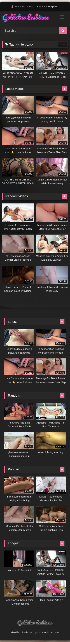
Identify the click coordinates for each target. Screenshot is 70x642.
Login (40, 6)
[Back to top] (59, 631)
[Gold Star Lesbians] (29, 18)
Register (53, 6)
